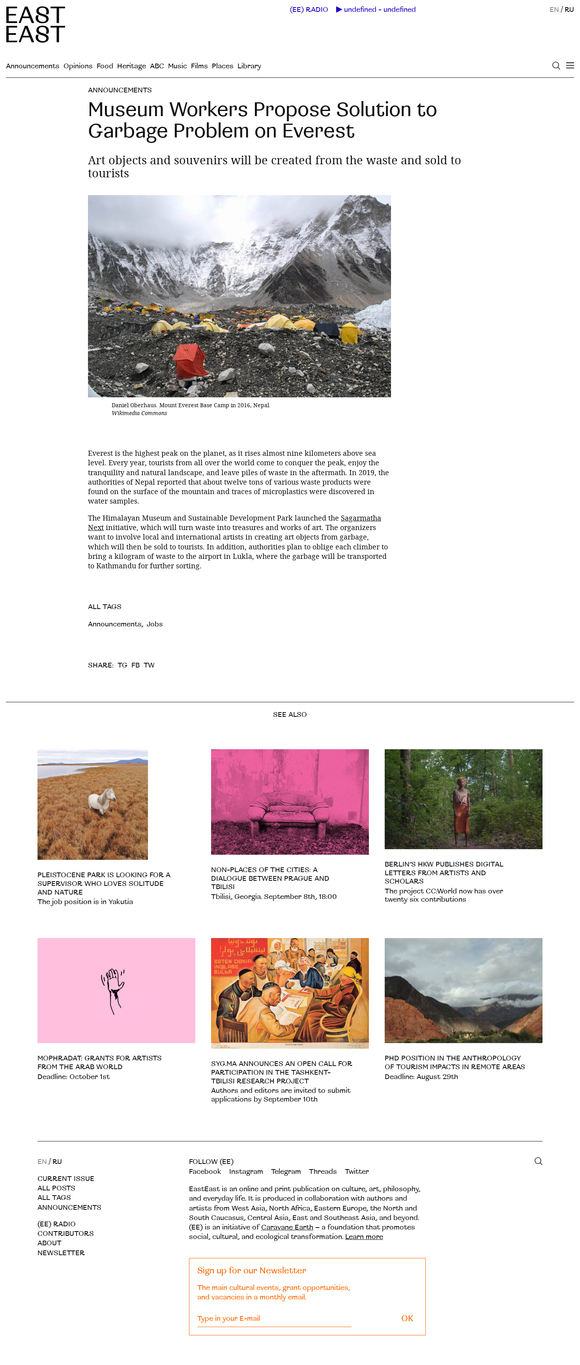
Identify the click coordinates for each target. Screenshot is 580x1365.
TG (122, 665)
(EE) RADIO (309, 10)
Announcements (33, 66)
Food (105, 66)
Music (177, 66)
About (49, 1243)
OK (407, 1319)
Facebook (205, 1172)
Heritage (131, 66)
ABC (157, 66)
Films (199, 66)
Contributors (65, 1234)
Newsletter (61, 1253)
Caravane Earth (287, 1227)
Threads (323, 1172)
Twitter (357, 1172)
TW (149, 665)
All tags (54, 1198)
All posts (56, 1188)
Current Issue (65, 1179)
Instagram (246, 1172)
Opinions (78, 66)
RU (569, 10)
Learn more (364, 1237)
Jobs (155, 624)
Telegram (286, 1172)
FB (135, 665)
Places (223, 66)
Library (249, 66)
